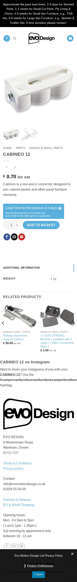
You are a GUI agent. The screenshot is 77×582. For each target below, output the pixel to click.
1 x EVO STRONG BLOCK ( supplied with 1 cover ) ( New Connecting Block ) (57, 341)
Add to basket (41, 225)
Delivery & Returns (17, 499)
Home (7, 148)
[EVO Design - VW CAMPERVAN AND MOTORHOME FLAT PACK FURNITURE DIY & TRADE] (42, 38)
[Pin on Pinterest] (21, 236)
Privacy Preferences (40, 565)
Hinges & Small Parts (46, 148)
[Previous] (3, 331)
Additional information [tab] (21, 267)
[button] (6, 38)
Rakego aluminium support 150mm (15, 337)
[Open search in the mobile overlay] (14, 38)
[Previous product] (15, 168)
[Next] (73, 331)
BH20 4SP (11, 453)
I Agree (38, 574)
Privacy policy (13, 468)
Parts (20, 148)
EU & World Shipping (18, 505)
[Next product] (6, 168)
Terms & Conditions (17, 463)
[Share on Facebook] (6, 236)
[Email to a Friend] (14, 236)
